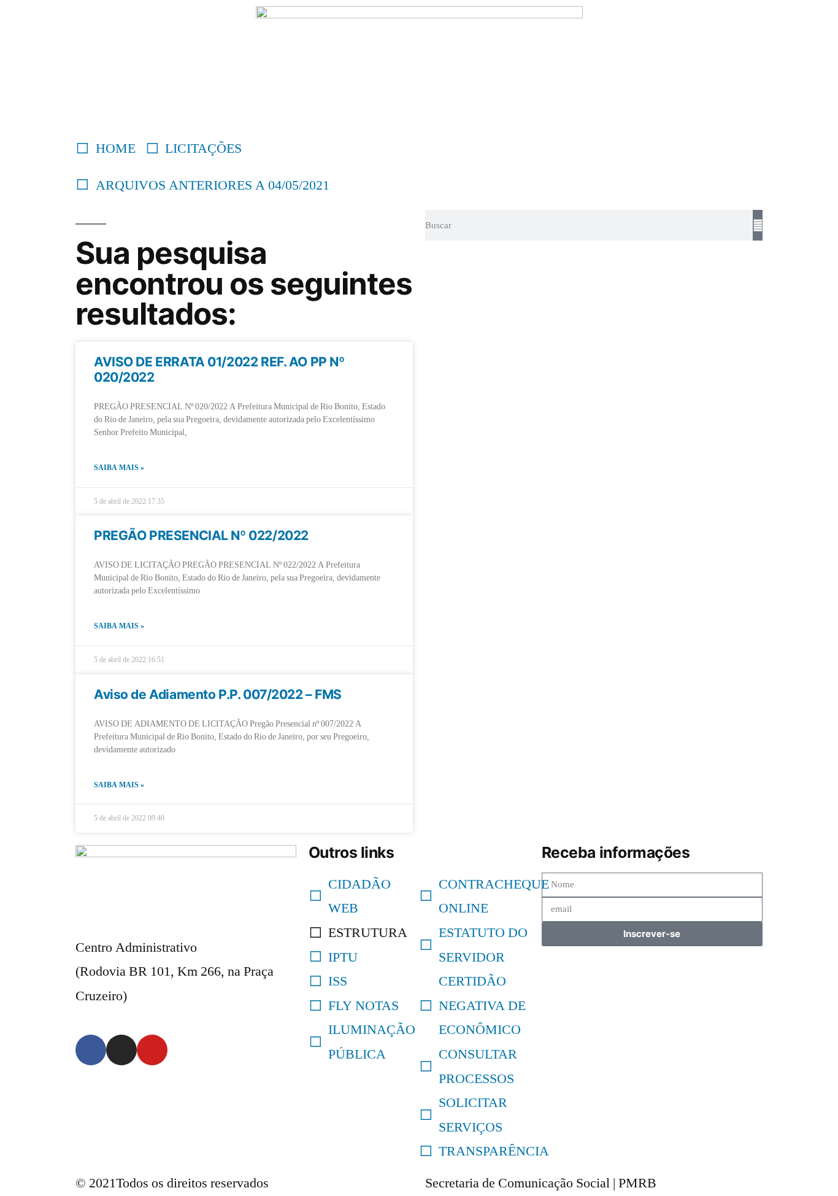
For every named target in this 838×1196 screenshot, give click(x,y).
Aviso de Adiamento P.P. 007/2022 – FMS (218, 694)
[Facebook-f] (90, 1050)
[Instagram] (121, 1050)
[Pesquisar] (758, 225)
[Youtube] (152, 1050)
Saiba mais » (119, 468)
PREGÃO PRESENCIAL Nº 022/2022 (201, 535)
